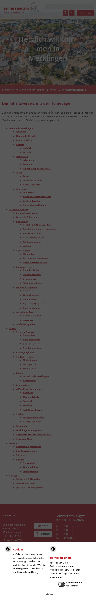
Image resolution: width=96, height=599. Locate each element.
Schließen (48, 594)
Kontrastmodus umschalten (74, 584)
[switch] (61, 584)
